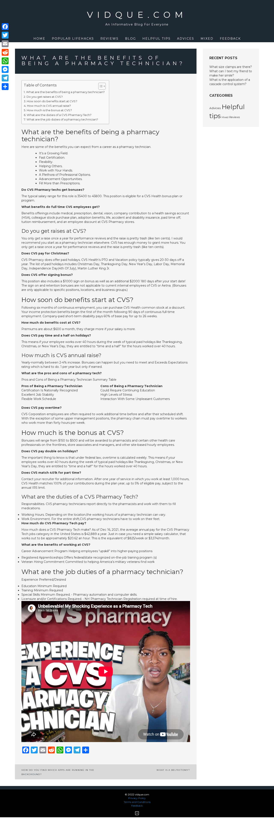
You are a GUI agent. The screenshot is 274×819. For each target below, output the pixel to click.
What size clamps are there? (230, 67)
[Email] (5, 43)
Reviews (109, 39)
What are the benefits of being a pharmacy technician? (65, 92)
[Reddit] (5, 52)
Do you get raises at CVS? (45, 96)
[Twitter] (5, 35)
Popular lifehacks (73, 39)
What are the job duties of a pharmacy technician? (62, 119)
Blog (130, 39)
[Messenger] (5, 69)
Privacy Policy (137, 798)
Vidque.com (137, 14)
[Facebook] (5, 26)
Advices (185, 39)
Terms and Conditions (137, 802)
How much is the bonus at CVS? (49, 110)
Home (39, 39)
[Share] (5, 86)
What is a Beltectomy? (173, 770)
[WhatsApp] (5, 61)
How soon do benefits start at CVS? (52, 101)
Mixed (207, 39)
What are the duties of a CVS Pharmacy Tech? (59, 115)
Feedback (230, 39)
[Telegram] (5, 78)
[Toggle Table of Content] (100, 86)
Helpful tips (156, 39)
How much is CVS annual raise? (49, 105)
